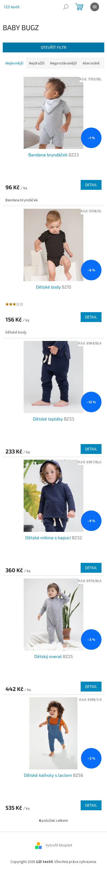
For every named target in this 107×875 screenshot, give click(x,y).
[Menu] (94, 6)
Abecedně (91, 63)
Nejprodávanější (63, 63)
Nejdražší (36, 63)
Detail (91, 184)
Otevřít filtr (53, 47)
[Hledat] (65, 6)
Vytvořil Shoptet (59, 845)
